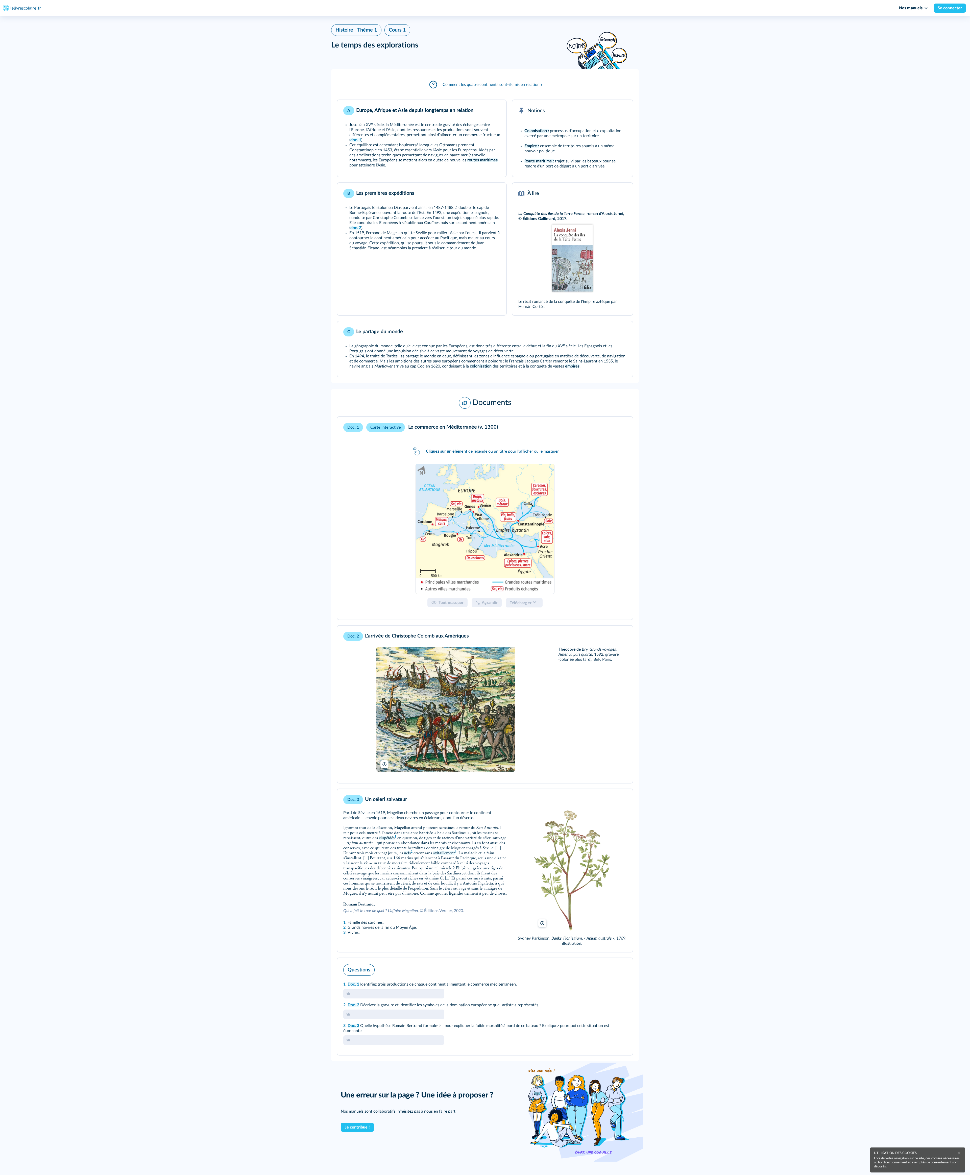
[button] (485, 84)
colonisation (481, 366)
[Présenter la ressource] (494, 110)
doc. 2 (355, 228)
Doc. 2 (353, 1005)
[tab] (485, 529)
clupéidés (387, 838)
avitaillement (444, 853)
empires (572, 366)
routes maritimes (482, 160)
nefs (407, 853)
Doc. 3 (353, 1026)
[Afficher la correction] (608, 968)
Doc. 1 (353, 984)
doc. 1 (355, 140)
